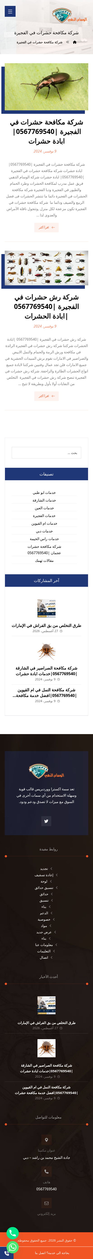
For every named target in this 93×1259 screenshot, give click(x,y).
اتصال (44, 957)
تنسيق (44, 900)
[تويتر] (46, 821)
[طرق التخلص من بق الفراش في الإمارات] (46, 608)
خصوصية (44, 919)
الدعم (44, 913)
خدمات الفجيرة (44, 515)
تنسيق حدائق (44, 887)
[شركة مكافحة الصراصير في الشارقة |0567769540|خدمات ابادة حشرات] (46, 651)
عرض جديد (44, 932)
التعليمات (44, 951)
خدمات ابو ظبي (44, 492)
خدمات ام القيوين (44, 523)
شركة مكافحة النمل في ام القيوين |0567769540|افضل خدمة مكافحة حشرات (46, 695)
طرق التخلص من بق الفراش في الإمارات (46, 625)
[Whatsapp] (13, 1247)
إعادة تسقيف (44, 875)
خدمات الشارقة (44, 500)
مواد (44, 925)
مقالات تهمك (44, 560)
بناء (44, 906)
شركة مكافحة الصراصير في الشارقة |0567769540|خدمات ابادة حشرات (46, 670)
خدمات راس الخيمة (44, 538)
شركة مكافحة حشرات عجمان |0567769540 (44, 549)
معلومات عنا (44, 944)
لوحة (44, 881)
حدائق (44, 894)
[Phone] (13, 1233)
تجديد (44, 868)
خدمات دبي (44, 531)
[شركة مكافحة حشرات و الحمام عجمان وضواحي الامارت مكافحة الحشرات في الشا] (69, 14)
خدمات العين (44, 507)
